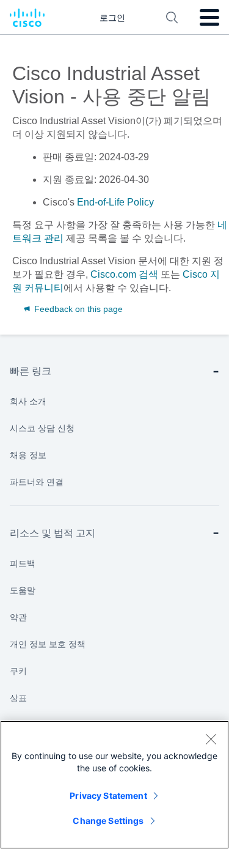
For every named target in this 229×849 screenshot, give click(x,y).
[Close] (211, 739)
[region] (114, 785)
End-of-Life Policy (115, 202)
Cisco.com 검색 (124, 274)
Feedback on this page (77, 309)
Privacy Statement (108, 795)
